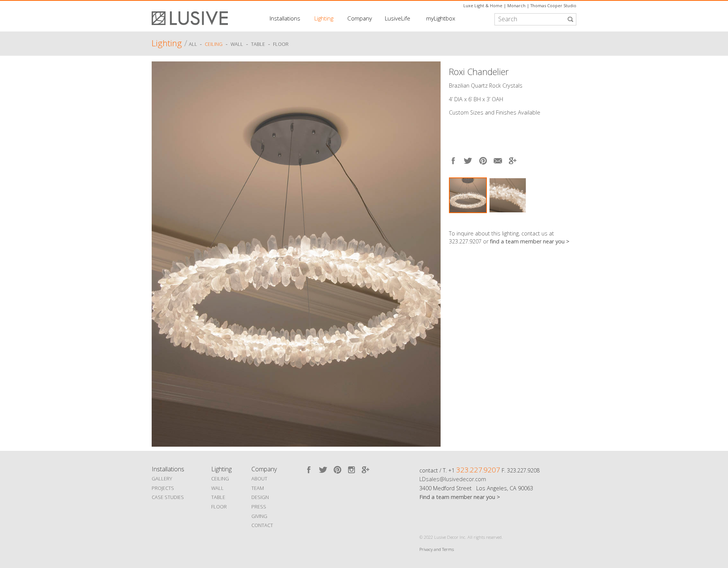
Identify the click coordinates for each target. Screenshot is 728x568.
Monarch (516, 5)
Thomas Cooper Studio (553, 5)
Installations (285, 18)
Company (359, 18)
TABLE (218, 497)
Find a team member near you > (459, 497)
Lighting (323, 18)
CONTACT (262, 525)
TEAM (257, 488)
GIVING (259, 516)
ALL (193, 44)
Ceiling (214, 44)
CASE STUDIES (168, 497)
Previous (159, 252)
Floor (281, 44)
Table (258, 44)
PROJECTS (163, 488)
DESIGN (260, 497)
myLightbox (440, 18)
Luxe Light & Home (482, 5)
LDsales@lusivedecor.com (452, 479)
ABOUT (259, 478)
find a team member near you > (530, 241)
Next (570, 220)
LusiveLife (397, 18)
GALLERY (162, 478)
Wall (237, 44)
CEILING (220, 478)
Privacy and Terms (436, 549)
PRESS (258, 506)
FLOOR (219, 506)
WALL (217, 488)
